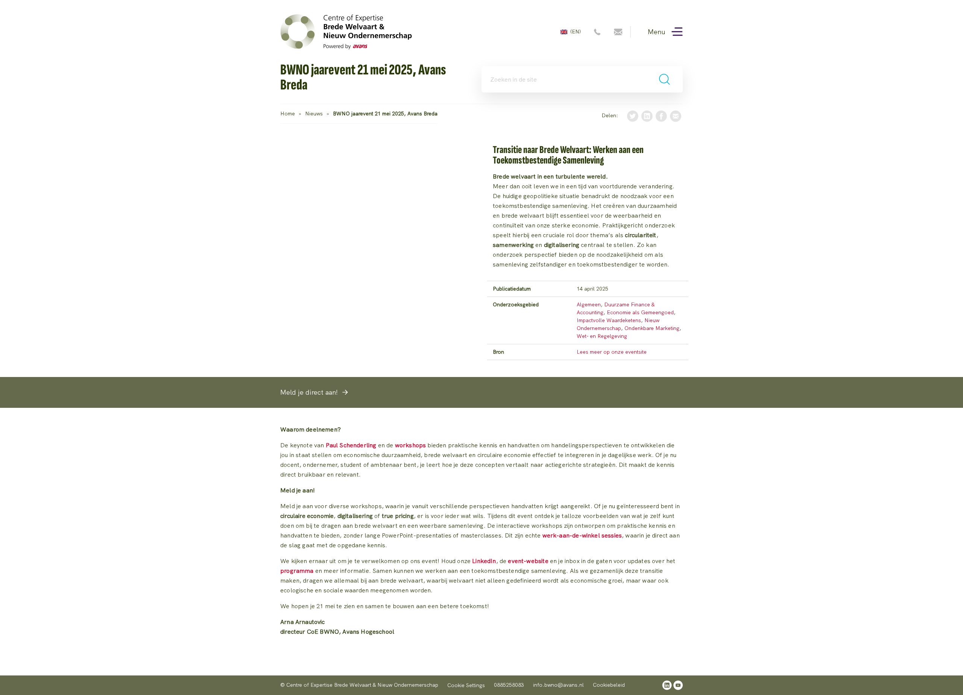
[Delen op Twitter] (633, 115)
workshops (410, 445)
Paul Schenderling (351, 445)
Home (287, 113)
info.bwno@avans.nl (558, 684)
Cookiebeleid (609, 684)
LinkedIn (484, 561)
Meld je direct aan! (309, 392)
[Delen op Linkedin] (647, 115)
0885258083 (509, 684)
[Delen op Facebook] (661, 115)
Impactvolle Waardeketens (609, 320)
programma (297, 571)
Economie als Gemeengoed (640, 312)
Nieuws (314, 113)
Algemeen (589, 304)
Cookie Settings (466, 685)
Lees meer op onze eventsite (612, 351)
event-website (528, 561)
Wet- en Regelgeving (602, 336)
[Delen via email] (675, 115)
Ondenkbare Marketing (651, 328)
